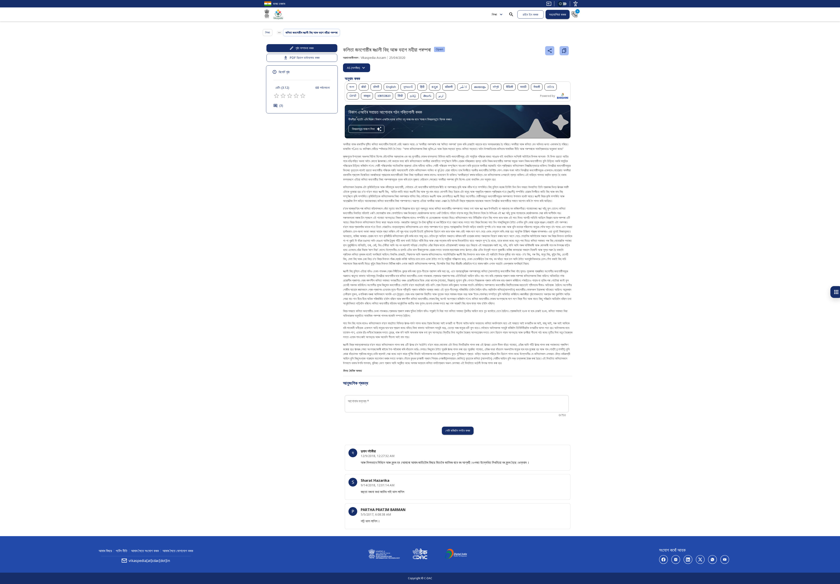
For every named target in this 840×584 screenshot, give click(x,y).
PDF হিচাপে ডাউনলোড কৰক (305, 58)
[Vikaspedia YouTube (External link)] (724, 559)
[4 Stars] (296, 95)
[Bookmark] (564, 50)
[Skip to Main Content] (548, 3)
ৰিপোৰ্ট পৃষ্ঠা (284, 72)
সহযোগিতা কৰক (557, 14)
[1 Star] (276, 95)
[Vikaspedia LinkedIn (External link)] (688, 559)
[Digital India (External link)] (456, 554)
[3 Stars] (289, 95)
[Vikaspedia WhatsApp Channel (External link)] (712, 559)
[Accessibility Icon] (575, 3)
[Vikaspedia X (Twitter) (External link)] (700, 559)
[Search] (511, 14)
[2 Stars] (283, 95)
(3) (281, 105)
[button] (352, 86)
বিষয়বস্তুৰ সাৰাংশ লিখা (363, 129)
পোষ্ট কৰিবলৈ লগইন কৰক (457, 430)
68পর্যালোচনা (322, 87)
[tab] (356, 67)
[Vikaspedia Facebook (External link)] (663, 559)
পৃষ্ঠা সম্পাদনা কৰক (305, 48)
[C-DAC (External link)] (420, 554)
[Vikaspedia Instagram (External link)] (675, 559)
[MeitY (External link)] (266, 14)
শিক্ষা (494, 14)
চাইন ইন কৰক (530, 14)
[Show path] (279, 32)
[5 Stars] (302, 95)
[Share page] (549, 50)
